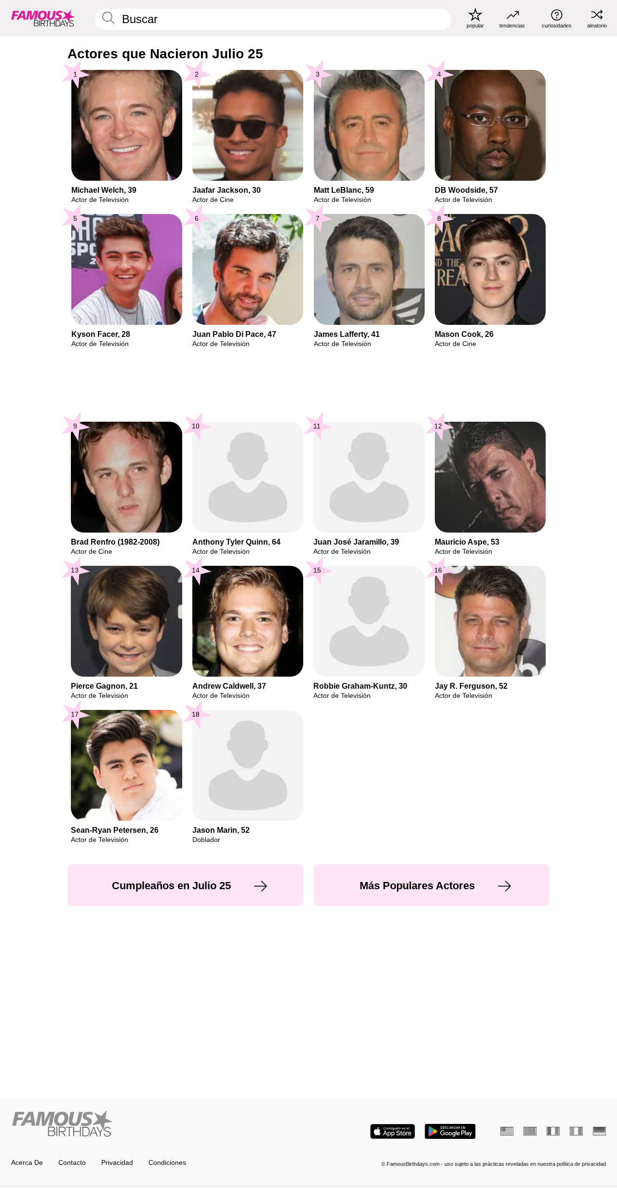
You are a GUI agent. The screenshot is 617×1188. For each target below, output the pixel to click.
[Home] (157, 1124)
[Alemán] (599, 1131)
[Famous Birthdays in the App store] (392, 1131)
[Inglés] (506, 1131)
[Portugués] (530, 1131)
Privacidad (117, 1162)
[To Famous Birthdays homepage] (43, 18)
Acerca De (27, 1162)
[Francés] (553, 1131)
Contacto (72, 1162)
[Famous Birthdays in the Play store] (450, 1131)
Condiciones (167, 1162)
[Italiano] (576, 1131)
